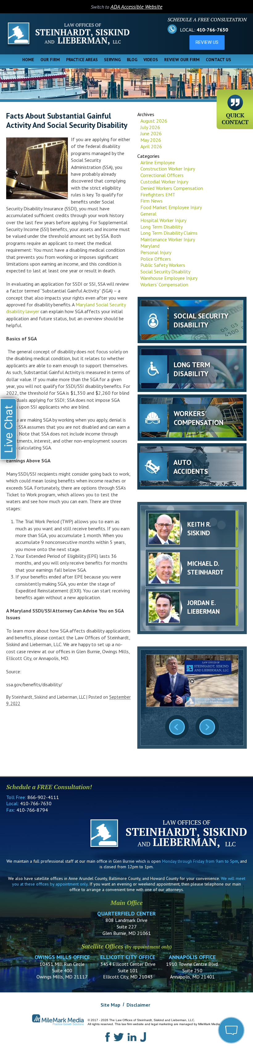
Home (28, 59)
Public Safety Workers (162, 265)
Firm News (151, 201)
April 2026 (151, 146)
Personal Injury (155, 252)
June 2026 (151, 133)
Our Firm (50, 59)
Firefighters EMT (157, 194)
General (148, 214)
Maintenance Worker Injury (167, 239)
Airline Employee (157, 162)
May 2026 (150, 140)
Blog (132, 59)
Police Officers (155, 259)
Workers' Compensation (164, 284)
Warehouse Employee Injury (168, 278)
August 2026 (153, 121)
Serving (112, 59)
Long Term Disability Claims (168, 233)
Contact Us (218, 59)
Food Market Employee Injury (171, 207)
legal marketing (162, 1024)
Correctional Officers (162, 175)
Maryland (150, 246)
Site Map (110, 1005)
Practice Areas (82, 59)
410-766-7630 (212, 30)
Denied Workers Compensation (171, 188)
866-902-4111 (43, 797)
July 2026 (150, 127)
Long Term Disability (161, 227)
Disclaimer (138, 1005)
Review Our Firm (182, 59)
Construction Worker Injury (167, 169)
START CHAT (202, 997)
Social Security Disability (165, 271)
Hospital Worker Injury (163, 220)
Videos (150, 59)
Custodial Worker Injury (164, 182)
